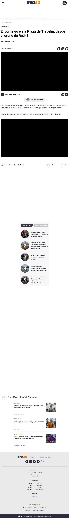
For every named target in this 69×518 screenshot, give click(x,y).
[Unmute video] (34, 138)
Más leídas (26, 225)
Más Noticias (39, 489)
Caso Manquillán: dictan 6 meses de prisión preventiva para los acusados (39, 234)
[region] (34, 184)
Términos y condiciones (38, 510)
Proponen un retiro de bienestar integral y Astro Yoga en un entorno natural (39, 268)
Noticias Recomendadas (22, 397)
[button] (58, 48)
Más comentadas (41, 225)
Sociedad (30, 483)
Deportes (39, 483)
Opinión (30, 485)
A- (66, 95)
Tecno (39, 487)
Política (30, 487)
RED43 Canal (5, 27)
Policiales (39, 485)
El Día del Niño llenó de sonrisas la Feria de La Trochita (38, 257)
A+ (63, 95)
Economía (29, 489)
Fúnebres (34, 496)
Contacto (27, 510)
